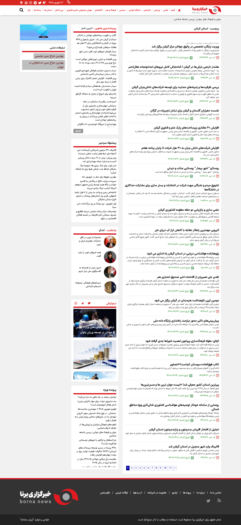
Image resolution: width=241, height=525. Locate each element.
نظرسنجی (105, 493)
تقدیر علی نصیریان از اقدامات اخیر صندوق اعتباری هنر (188, 277)
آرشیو (78, 131)
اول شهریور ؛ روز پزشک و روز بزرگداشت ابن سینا (96, 205)
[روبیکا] (44, 2)
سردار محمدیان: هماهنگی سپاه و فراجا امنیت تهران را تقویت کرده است (95, 87)
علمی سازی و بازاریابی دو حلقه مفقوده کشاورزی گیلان (188, 210)
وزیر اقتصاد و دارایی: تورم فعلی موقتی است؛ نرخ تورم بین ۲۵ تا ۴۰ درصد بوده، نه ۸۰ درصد (95, 63)
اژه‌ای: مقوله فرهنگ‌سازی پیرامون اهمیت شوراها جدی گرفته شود (182, 341)
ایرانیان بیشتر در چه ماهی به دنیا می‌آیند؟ (97, 397)
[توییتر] (39, 2)
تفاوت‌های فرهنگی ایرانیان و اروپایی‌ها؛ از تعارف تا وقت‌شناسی (97, 426)
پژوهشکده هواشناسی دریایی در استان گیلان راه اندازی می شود (183, 254)
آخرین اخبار (87, 28)
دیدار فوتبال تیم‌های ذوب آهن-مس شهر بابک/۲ (97, 53)
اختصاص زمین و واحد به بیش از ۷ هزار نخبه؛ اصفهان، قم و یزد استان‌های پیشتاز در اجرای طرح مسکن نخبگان (95, 196)
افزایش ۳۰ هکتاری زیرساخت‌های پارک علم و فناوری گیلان (186, 128)
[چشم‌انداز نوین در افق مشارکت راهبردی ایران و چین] (110, 242)
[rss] (219, 501)
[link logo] (206, 10)
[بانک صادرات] (43, 32)
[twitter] (89, 304)
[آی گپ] (21, 2)
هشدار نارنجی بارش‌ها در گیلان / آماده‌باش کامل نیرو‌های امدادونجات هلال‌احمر (173, 67)
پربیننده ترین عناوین (105, 28)
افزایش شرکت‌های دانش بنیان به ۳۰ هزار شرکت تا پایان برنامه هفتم (180, 148)
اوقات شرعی (121, 493)
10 (165, 468)
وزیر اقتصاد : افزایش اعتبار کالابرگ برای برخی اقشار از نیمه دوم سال (96, 80)
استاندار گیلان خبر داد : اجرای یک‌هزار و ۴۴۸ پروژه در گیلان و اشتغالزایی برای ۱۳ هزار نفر (96, 41)
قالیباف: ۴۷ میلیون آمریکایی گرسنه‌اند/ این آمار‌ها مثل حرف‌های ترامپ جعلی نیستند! (96, 151)
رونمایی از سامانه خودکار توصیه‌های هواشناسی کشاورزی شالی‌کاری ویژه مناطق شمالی (174, 407)
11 (170, 468)
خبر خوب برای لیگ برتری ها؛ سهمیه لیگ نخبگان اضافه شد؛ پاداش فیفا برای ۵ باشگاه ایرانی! (96, 169)
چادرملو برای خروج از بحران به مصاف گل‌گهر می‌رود (96, 95)
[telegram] (82, 304)
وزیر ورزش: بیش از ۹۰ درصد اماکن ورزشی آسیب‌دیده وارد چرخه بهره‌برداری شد (97, 159)
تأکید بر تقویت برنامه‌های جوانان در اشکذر (96, 35)
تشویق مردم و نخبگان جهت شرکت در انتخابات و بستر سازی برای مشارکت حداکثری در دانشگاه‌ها (172, 187)
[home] (179, 10)
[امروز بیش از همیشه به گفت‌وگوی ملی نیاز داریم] (110, 272)
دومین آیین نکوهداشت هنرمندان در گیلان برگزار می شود (187, 300)
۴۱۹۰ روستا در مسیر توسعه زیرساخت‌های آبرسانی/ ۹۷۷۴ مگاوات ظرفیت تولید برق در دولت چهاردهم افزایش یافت (96, 451)
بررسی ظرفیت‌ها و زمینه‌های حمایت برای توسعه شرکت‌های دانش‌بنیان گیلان (175, 87)
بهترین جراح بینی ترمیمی (49, 56)
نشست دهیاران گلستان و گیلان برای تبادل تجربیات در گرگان (184, 111)
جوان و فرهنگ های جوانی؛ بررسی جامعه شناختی (97, 434)
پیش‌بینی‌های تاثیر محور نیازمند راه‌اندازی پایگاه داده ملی (186, 321)
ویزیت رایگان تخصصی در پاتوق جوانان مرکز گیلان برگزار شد (185, 47)
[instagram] (75, 304)
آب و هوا (137, 493)
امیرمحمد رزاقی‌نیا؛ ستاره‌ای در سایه (99, 101)
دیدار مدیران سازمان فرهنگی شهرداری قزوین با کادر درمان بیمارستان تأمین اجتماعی (95, 72)
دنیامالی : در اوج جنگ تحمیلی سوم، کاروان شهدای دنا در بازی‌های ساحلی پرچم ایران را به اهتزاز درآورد (95, 417)
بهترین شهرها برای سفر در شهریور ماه (99, 177)
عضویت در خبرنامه (157, 493)
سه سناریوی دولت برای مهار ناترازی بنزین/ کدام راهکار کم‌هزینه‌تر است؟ (96, 403)
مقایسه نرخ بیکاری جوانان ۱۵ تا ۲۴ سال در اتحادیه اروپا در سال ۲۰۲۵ (96, 461)
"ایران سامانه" (27, 520)
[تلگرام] (35, 2)
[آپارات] (26, 2)
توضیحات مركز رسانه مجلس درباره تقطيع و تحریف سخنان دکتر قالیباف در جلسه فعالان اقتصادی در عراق (96, 215)
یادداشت (111, 230)
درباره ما (201, 493)
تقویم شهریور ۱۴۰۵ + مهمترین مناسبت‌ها (97, 409)
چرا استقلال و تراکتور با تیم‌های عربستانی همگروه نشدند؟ (97, 441)
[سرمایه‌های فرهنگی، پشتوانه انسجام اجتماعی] (110, 287)
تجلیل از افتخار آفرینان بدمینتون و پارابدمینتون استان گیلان (184, 430)
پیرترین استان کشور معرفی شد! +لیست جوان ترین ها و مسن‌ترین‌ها (180, 385)
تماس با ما (215, 493)
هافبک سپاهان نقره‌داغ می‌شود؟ (101, 47)
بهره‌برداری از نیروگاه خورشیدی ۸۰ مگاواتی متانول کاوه (96, 126)
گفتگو (102, 230)
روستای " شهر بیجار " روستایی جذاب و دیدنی (193, 168)
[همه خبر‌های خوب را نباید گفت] (110, 257)
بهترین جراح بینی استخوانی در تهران (46, 65)
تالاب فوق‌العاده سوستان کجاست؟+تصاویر (194, 364)
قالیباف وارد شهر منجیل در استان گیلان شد (193, 447)
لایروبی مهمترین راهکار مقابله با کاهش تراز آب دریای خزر (187, 230)
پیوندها (187, 493)
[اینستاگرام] (30, 2)
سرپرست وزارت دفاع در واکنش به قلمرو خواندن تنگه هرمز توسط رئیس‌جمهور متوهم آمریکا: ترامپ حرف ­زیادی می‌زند (95, 184)
